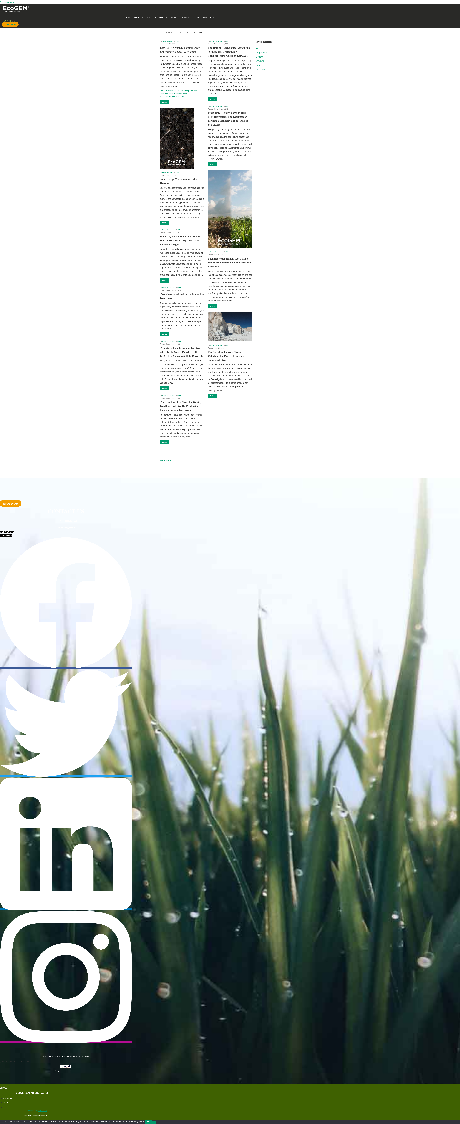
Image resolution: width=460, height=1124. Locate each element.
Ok (148, 1122)
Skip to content (7, 2)
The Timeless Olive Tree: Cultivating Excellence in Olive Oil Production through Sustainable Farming (181, 406)
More (164, 102)
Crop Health (261, 52)
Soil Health (261, 69)
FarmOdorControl (166, 93)
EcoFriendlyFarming (181, 91)
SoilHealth (180, 96)
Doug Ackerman (168, 230)
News (258, 65)
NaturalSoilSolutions (167, 96)
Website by (37, 1110)
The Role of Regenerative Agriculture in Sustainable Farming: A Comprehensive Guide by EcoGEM (229, 52)
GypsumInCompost (181, 93)
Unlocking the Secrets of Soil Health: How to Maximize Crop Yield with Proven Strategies (180, 240)
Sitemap (88, 1056)
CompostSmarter (166, 91)
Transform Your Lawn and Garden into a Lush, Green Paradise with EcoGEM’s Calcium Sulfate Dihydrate (181, 352)
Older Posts (165, 460)
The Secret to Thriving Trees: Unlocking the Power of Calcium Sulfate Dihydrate (226, 356)
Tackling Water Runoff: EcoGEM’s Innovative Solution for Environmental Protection (229, 262)
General (259, 57)
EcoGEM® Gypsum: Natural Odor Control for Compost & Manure (180, 50)
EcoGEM (193, 91)
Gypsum (260, 61)
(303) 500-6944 (66, 520)
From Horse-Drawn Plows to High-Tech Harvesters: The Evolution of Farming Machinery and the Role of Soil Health (228, 119)
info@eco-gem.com (66, 527)
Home (162, 33)
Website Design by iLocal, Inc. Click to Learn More (66, 1071)
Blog (177, 41)
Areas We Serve (77, 1056)
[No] (154, 1122)
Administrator (167, 41)
